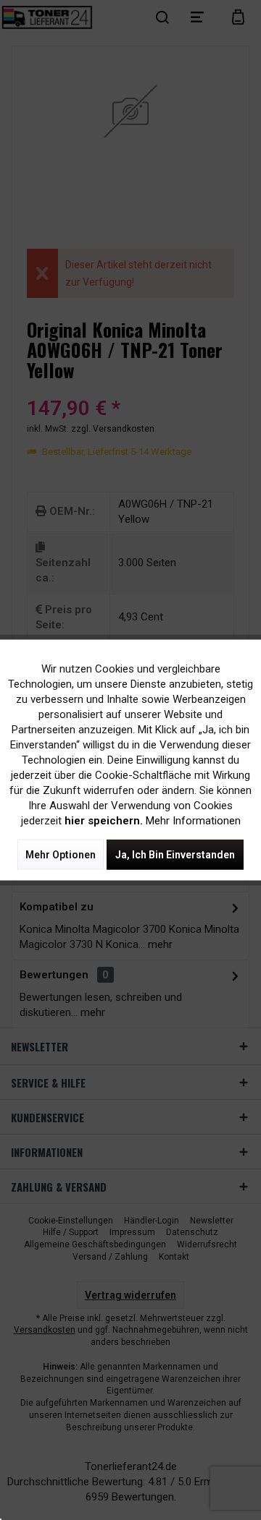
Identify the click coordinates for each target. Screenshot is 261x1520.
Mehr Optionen (60, 855)
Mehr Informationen (193, 820)
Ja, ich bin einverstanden (175, 855)
